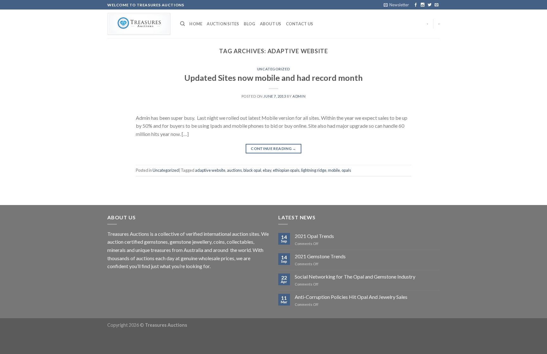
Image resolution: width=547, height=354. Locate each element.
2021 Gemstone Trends (320, 256)
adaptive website (210, 170)
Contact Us (299, 23)
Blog (249, 23)
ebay (267, 170)
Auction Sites (223, 23)
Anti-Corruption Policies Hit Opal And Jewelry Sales (351, 297)
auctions (234, 170)
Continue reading (273, 148)
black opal (252, 170)
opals (346, 170)
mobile (334, 170)
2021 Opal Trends (314, 236)
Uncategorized (273, 69)
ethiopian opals (286, 170)
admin (298, 96)
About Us (270, 23)
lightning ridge (313, 170)
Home (195, 23)
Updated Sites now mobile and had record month (273, 77)
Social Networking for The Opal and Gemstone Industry (355, 277)
